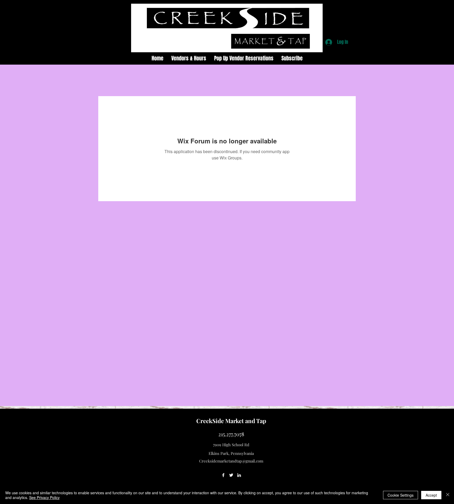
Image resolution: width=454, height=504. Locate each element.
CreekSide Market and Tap (231, 421)
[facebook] (223, 475)
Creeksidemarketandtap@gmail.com (231, 461)
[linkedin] (239, 475)
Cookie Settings (401, 495)
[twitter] (231, 475)
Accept (431, 495)
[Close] (448, 495)
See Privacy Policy (44, 497)
